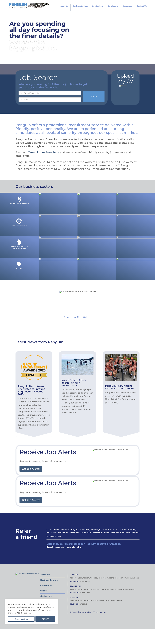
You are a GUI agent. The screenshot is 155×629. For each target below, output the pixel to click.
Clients (43, 591)
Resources (127, 6)
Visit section (20, 207)
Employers (113, 6)
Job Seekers (97, 6)
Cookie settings (21, 619)
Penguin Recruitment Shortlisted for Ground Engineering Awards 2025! (31, 390)
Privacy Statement (99, 612)
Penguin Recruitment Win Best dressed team (119, 387)
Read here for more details (63, 547)
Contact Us (142, 6)
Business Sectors (80, 6)
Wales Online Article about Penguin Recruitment (74, 383)
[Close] (55, 600)
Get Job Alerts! (31, 468)
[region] (31, 611)
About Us (64, 6)
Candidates (46, 585)
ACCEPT (45, 619)
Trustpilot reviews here (43, 152)
